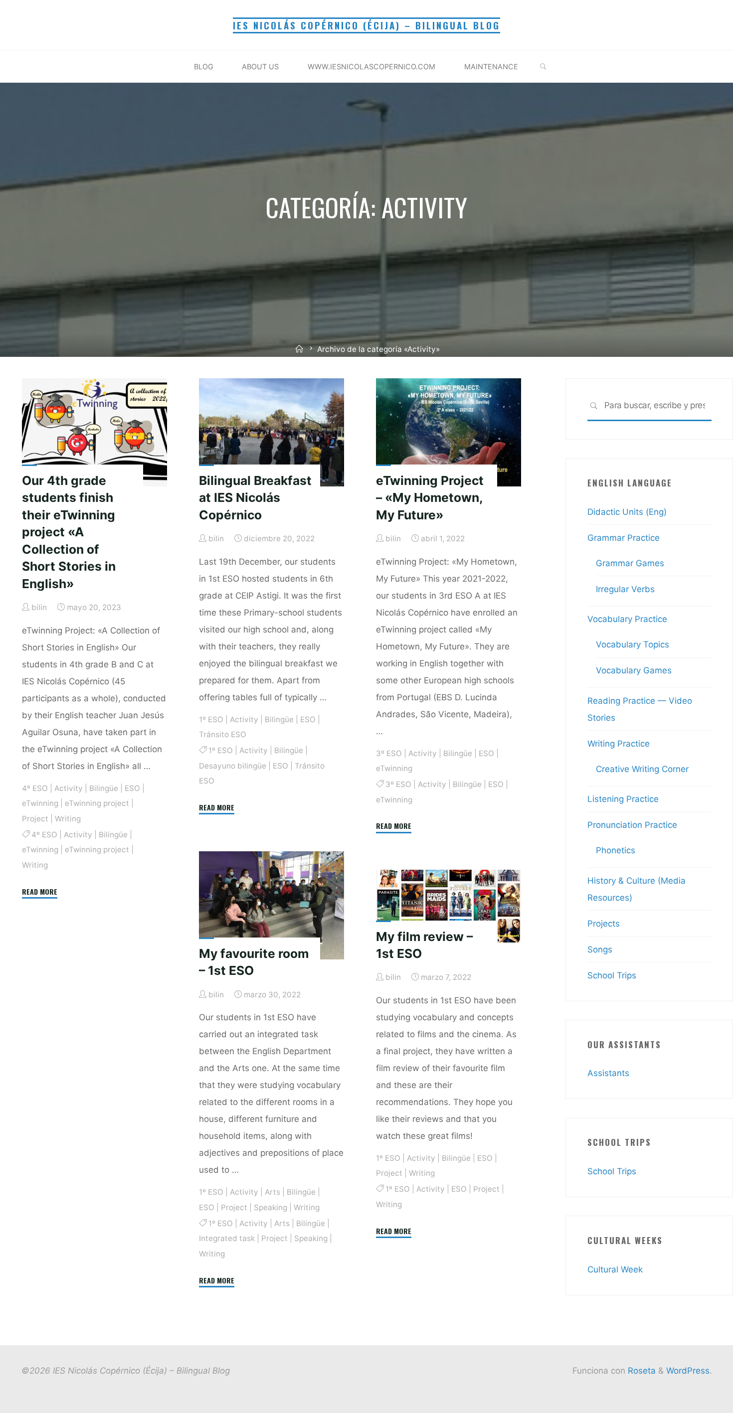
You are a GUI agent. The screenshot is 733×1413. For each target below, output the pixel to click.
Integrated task (227, 1238)
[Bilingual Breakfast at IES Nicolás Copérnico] (271, 432)
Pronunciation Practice (632, 825)
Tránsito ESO (222, 734)
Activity (68, 787)
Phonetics (615, 850)
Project (35, 818)
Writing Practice (618, 744)
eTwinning (40, 803)
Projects (603, 924)
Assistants (608, 1073)
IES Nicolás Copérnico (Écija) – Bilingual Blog (366, 25)
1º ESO (211, 719)
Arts (272, 1192)
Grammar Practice (623, 538)
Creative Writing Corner (642, 769)
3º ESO (389, 753)
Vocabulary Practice (627, 619)
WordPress (688, 1371)
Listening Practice (623, 799)
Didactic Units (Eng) (627, 512)
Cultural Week (615, 1269)
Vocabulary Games (634, 670)
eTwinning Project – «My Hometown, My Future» (430, 497)
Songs (599, 949)
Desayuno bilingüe (232, 765)
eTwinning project (97, 803)
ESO (132, 787)
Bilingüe (103, 787)
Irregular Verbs (625, 589)
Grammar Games (630, 563)
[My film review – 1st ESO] (448, 906)
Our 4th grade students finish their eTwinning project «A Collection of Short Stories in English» (69, 531)
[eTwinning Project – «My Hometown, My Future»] (448, 432)
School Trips (611, 975)
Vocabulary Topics (632, 644)
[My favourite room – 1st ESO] (271, 905)
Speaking (270, 1207)
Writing (68, 818)
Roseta (640, 1371)
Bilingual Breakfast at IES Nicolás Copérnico (255, 497)
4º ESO (35, 787)
